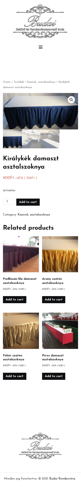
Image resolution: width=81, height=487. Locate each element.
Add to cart (28, 202)
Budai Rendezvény (62, 478)
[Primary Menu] (40, 48)
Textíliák (19, 82)
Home (7, 82)
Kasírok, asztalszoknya (41, 82)
